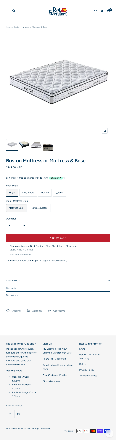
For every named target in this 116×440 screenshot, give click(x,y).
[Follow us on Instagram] (18, 414)
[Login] (102, 11)
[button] (58, 288)
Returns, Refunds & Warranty (89, 356)
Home (8, 27)
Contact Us (59, 310)
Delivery (83, 364)
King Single (28, 192)
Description (13, 280)
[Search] (13, 10)
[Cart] (108, 10)
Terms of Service (88, 375)
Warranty (37, 310)
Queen (59, 192)
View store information (20, 254)
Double (45, 192)
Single (12, 192)
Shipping (16, 310)
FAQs (82, 348)
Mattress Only (16, 207)
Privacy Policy (86, 369)
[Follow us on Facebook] (10, 414)
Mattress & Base (39, 207)
